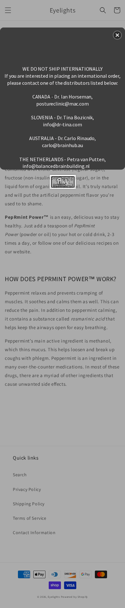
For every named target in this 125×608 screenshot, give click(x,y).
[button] (117, 35)
